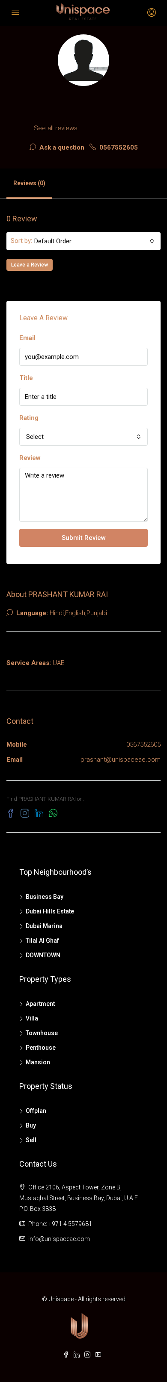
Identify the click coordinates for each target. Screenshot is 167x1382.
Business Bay (44, 896)
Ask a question (61, 147)
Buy (31, 1125)
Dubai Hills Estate (50, 911)
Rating (29, 418)
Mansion (38, 1062)
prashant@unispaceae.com (121, 759)
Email (27, 338)
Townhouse (42, 1033)
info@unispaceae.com (59, 1238)
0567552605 (118, 147)
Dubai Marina (44, 925)
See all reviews (56, 128)
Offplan (36, 1110)
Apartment (40, 1003)
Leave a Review (29, 265)
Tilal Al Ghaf (42, 940)
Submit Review (84, 538)
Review (30, 458)
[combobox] (94, 241)
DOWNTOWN (43, 955)
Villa (32, 1018)
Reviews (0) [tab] (29, 183)
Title (26, 378)
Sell (31, 1140)
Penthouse (41, 1047)
